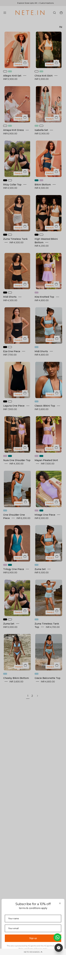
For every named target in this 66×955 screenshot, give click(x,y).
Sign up (33, 938)
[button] (33, 952)
